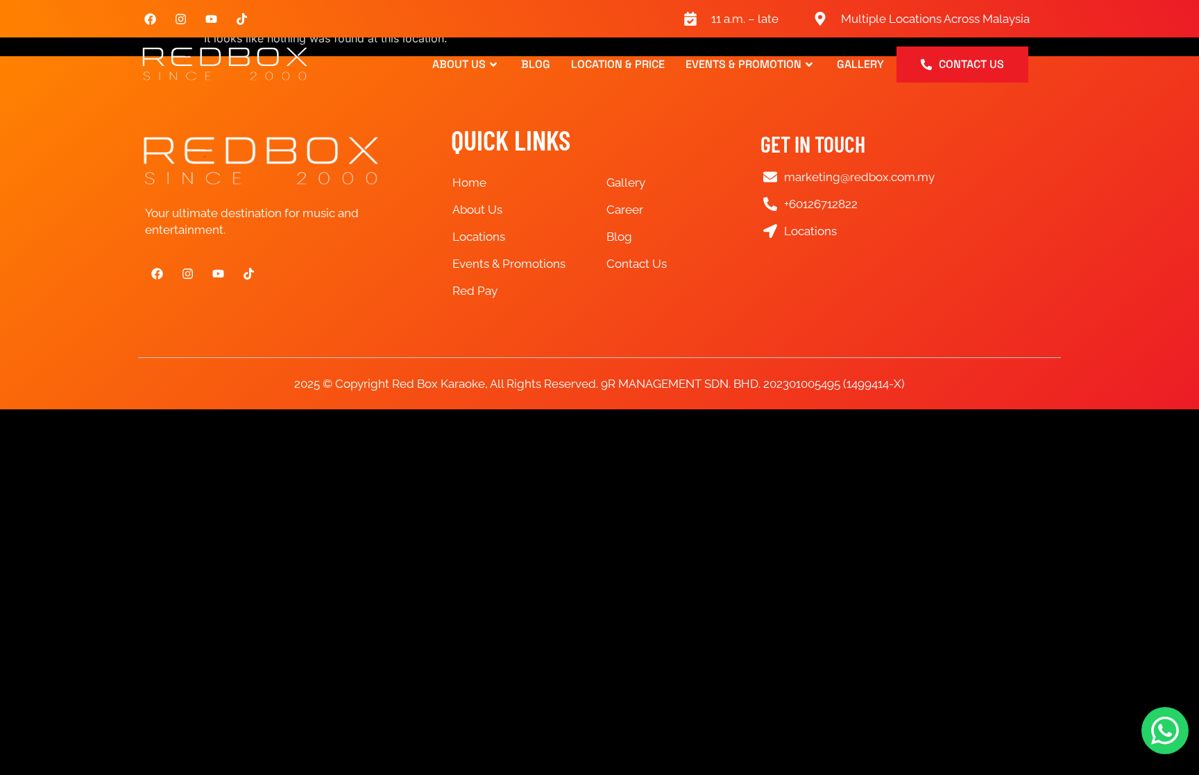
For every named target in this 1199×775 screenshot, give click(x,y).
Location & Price (618, 64)
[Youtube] (211, 19)
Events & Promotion (743, 64)
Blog (535, 64)
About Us (459, 64)
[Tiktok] (241, 19)
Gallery (860, 64)
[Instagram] (180, 19)
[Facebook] (150, 19)
